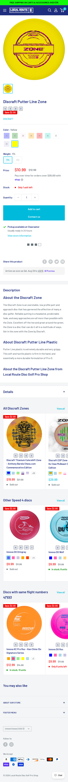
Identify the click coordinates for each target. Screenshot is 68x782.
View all (61, 408)
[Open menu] (4, 10)
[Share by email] (62, 261)
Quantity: (8, 197)
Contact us (34, 216)
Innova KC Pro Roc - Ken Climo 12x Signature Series (23, 651)
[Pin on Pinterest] (50, 261)
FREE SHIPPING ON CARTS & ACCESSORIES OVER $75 (34, 2)
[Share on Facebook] (44, 261)
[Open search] (49, 10)
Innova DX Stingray (16, 551)
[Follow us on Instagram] (11, 744)
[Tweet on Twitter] (56, 261)
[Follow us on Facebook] (5, 744)
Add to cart (34, 209)
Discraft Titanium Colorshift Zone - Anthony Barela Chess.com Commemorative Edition (23, 464)
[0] (62, 10)
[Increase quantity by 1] (35, 197)
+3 (33, 658)
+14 (33, 558)
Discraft (8, 119)
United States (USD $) (14, 728)
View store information (19, 235)
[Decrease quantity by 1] (18, 197)
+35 (33, 473)
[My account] (55, 10)
